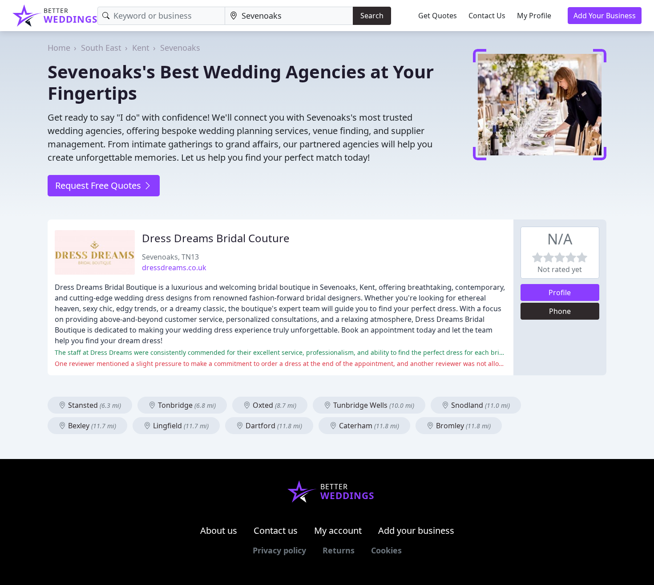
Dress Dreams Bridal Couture (216, 238)
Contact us (276, 530)
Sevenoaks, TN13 (170, 257)
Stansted (93, 405)
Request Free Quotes (99, 185)
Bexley (91, 426)
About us (218, 530)
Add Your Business (604, 15)
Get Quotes (437, 15)
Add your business (416, 530)
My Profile (534, 15)
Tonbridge (186, 405)
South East (101, 47)
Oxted (273, 405)
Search (372, 15)
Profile (560, 292)
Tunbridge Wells (372, 405)
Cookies (386, 550)
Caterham (368, 426)
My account (338, 530)
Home (59, 47)
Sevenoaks (180, 47)
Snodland (479, 405)
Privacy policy (279, 550)
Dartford (273, 426)
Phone (560, 311)
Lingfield (180, 426)
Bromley (462, 426)
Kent (140, 47)
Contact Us (486, 15)
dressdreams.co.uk (174, 267)
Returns (339, 550)
